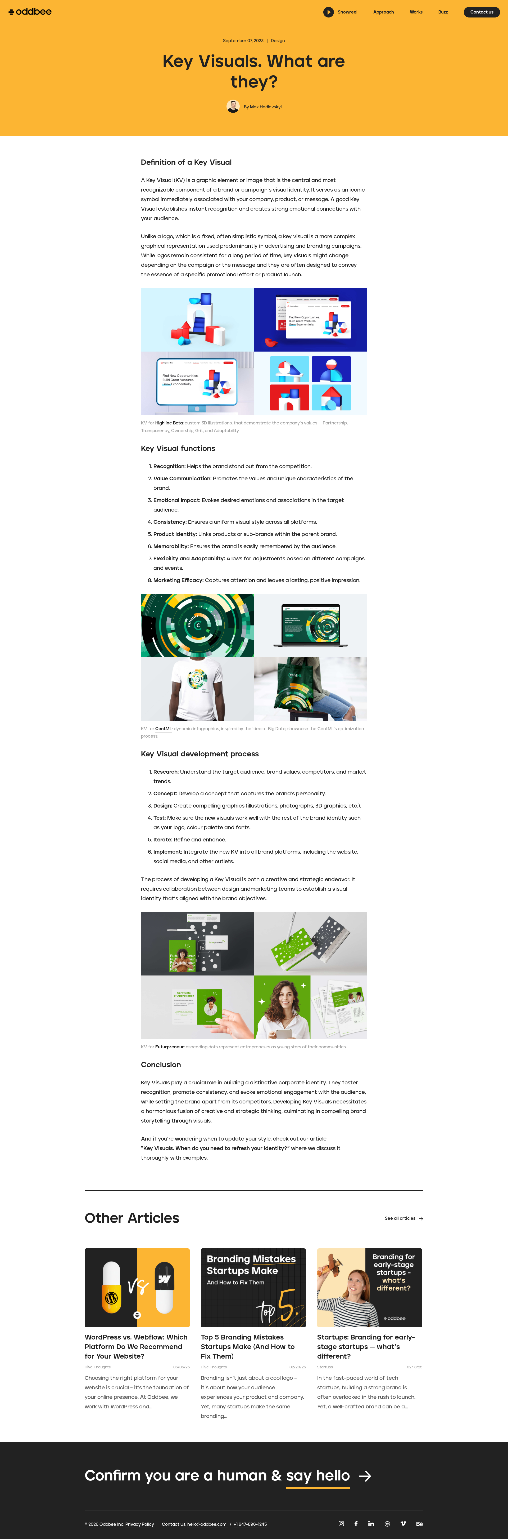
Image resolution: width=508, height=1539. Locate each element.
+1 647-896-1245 (250, 1524)
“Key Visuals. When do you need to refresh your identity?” (215, 1148)
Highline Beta (169, 423)
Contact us (481, 12)
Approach (383, 12)
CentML (163, 729)
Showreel (347, 12)
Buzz (443, 12)
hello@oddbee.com (207, 1524)
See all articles (400, 1218)
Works (416, 12)
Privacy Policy (139, 1524)
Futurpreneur (169, 1047)
